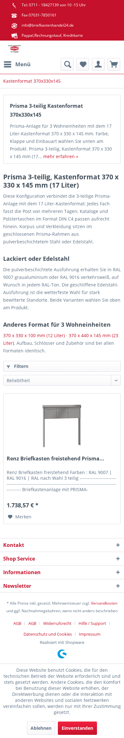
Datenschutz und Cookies (48, 634)
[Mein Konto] (98, 64)
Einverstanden (77, 728)
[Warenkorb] (113, 64)
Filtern (20, 366)
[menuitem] (17, 64)
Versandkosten (104, 603)
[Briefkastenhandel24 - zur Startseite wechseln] (14, 49)
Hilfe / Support (92, 623)
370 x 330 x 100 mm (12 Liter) (34, 335)
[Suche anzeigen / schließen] (67, 64)
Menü (23, 64)
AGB (17, 623)
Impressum (89, 634)
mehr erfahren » (60, 156)
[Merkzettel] (82, 64)
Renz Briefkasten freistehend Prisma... (55, 458)
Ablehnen (41, 728)
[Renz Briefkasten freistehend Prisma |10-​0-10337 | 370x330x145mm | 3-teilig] (62, 425)
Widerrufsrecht (57, 623)
